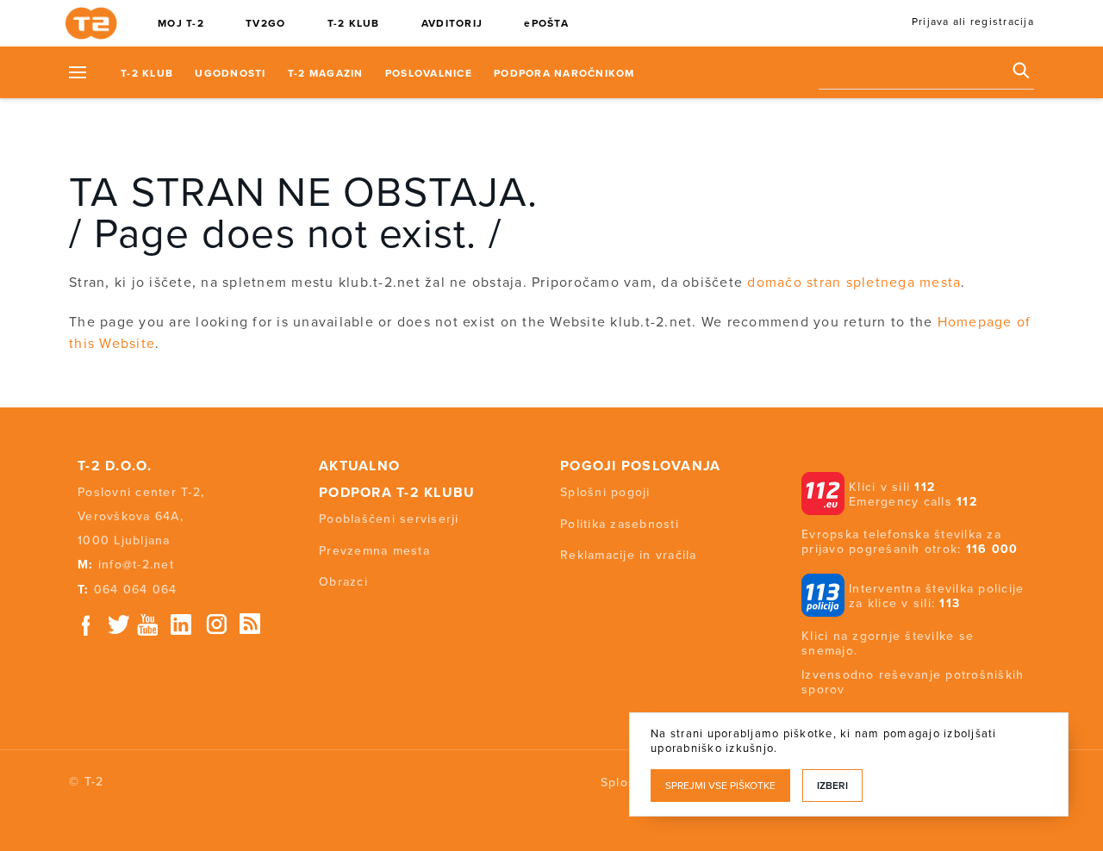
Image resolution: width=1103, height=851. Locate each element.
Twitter (120, 625)
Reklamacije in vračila (628, 555)
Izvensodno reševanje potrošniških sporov (912, 682)
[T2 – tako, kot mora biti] (95, 24)
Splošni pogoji (605, 492)
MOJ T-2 (181, 23)
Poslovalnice (428, 73)
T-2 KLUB (353, 23)
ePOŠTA (546, 23)
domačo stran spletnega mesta (854, 282)
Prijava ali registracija (973, 22)
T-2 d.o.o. (115, 466)
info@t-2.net (136, 564)
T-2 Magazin (326, 73)
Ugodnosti (230, 73)
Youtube (147, 625)
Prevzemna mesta (374, 551)
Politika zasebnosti (619, 524)
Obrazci (343, 582)
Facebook (86, 625)
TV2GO (265, 23)
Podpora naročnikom (564, 73)
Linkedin (182, 625)
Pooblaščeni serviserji (389, 519)
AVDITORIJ (452, 23)
